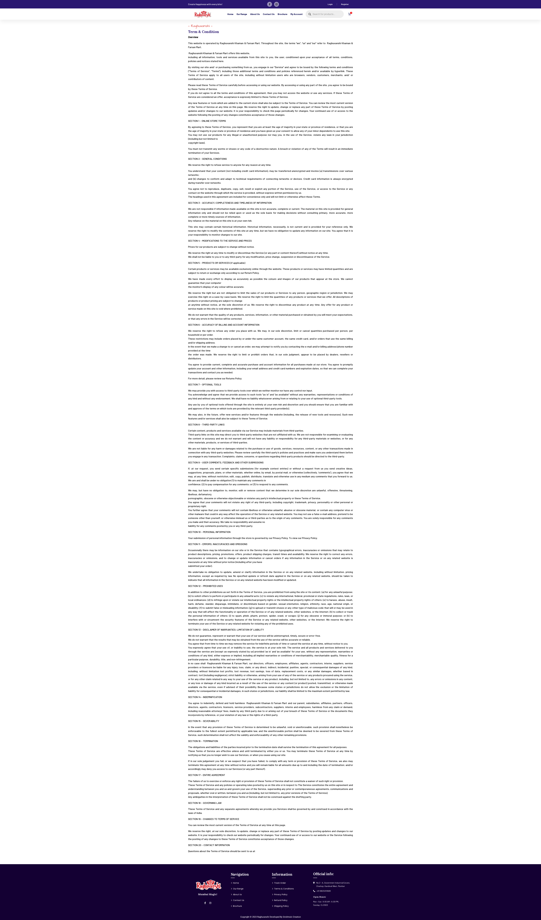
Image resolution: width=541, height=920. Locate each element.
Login (330, 4)
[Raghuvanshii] (202, 14)
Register (345, 4)
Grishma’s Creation (292, 917)
